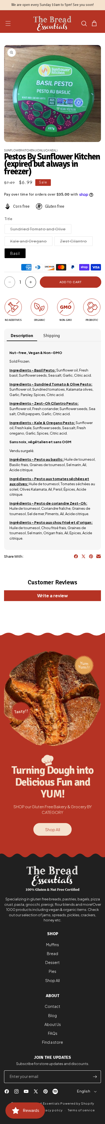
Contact (52, 1006)
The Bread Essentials (43, 1103)
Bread (52, 953)
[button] (8, 23)
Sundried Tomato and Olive (40, 230)
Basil (15, 253)
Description (22, 335)
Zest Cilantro (76, 242)
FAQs (52, 1033)
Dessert (52, 962)
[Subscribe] (95, 1076)
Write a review (52, 595)
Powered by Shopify (77, 1103)
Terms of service (81, 1110)
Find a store (52, 1042)
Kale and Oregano (31, 242)
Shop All (52, 829)
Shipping (51, 335)
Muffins (52, 944)
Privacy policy (51, 1110)
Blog (52, 1015)
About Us (52, 1024)
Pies (52, 971)
